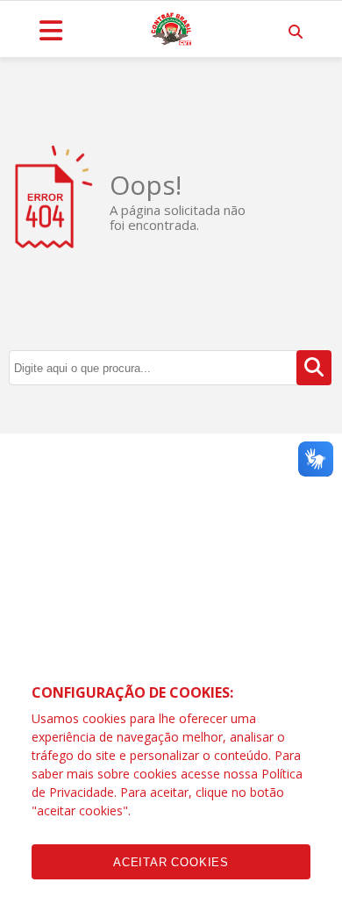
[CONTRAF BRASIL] (171, 29)
